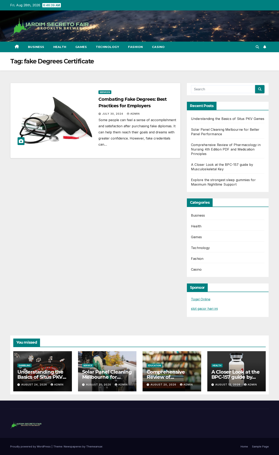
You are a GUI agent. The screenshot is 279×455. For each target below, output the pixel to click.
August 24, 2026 (34, 384)
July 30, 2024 (113, 113)
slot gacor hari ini (204, 309)
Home (244, 446)
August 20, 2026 (164, 384)
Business (36, 47)
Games (81, 47)
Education (154, 365)
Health (59, 47)
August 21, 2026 (99, 384)
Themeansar (94, 446)
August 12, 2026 (228, 384)
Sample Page (260, 446)
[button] (257, 47)
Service (87, 365)
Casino (158, 47)
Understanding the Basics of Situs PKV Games (227, 119)
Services (105, 92)
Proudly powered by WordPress (30, 446)
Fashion (135, 47)
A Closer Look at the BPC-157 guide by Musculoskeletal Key (236, 377)
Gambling (24, 365)
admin (135, 113)
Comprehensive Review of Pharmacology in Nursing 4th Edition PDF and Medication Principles (226, 149)
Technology (107, 47)
